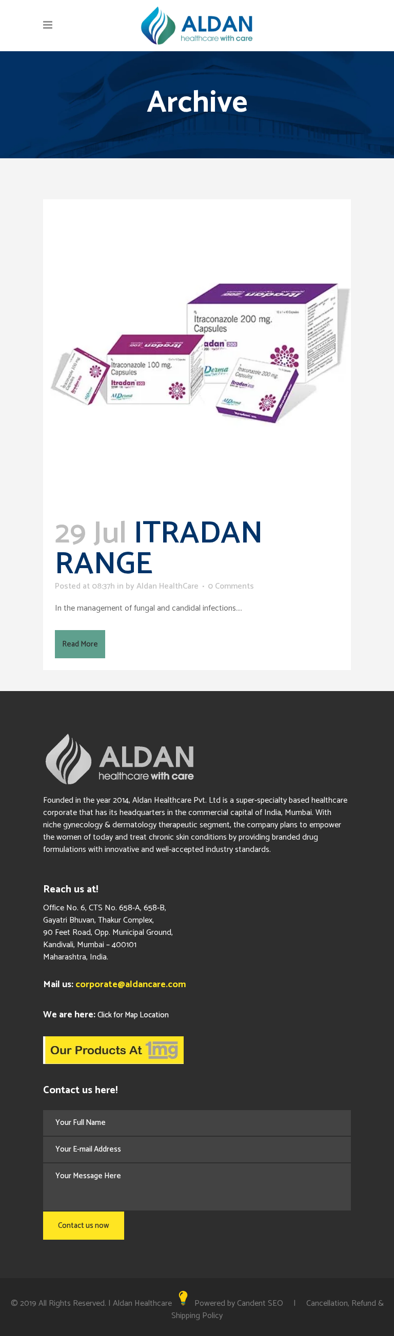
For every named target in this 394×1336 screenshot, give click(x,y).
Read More (80, 644)
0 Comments (231, 586)
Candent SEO (260, 1303)
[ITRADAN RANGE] (197, 353)
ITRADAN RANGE (159, 549)
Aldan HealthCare (167, 586)
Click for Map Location (133, 1015)
